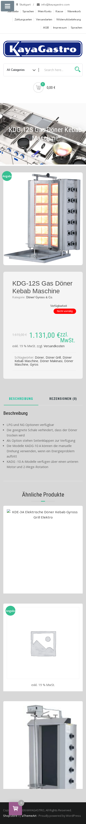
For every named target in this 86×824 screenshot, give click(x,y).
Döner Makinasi (51, 361)
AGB (46, 28)
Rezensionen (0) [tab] (63, 399)
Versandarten (44, 19)
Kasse (59, 11)
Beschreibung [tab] (21, 399)
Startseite (12, 11)
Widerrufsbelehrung (68, 19)
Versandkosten (54, 346)
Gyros (34, 364)
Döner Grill (53, 357)
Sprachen (28, 11)
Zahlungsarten (23, 19)
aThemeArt (29, 816)
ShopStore (10, 816)
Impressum (60, 28)
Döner (39, 357)
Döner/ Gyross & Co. (39, 297)
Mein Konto (44, 11)
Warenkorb (74, 11)
